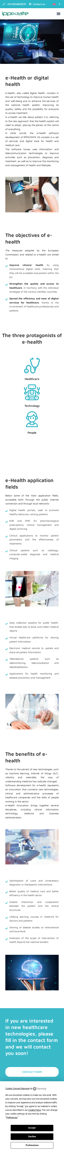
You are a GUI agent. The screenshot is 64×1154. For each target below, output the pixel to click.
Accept (32, 1128)
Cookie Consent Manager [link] (17, 1088)
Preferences (32, 1145)
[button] (56, 4)
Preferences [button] (11, 1117)
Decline (32, 1136)
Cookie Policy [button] (34, 1110)
